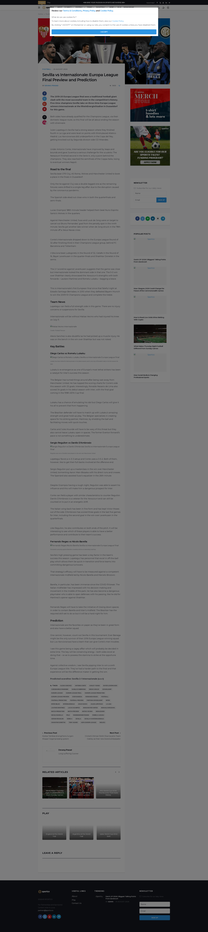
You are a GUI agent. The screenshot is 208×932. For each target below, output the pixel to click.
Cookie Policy (106, 11)
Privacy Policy (89, 11)
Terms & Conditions (72, 11)
